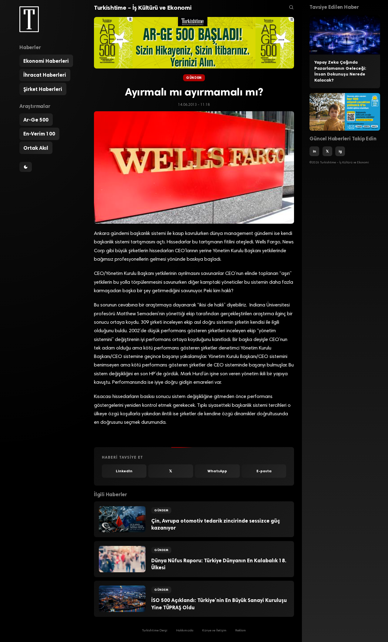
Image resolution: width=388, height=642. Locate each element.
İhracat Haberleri (44, 75)
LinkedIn (124, 471)
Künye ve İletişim (214, 630)
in (314, 151)
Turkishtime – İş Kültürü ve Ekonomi (142, 7)
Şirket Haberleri (42, 89)
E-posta (264, 471)
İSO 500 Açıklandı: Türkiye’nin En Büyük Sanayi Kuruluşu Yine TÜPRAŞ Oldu (219, 603)
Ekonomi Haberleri (46, 61)
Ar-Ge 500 (35, 120)
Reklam (240, 630)
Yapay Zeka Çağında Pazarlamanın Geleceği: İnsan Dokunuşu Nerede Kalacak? (340, 71)
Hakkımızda (184, 630)
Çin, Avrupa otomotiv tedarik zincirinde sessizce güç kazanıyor (215, 524)
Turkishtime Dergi (154, 630)
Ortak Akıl (35, 148)
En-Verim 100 (39, 134)
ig (340, 151)
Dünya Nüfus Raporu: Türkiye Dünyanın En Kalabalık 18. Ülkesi (218, 563)
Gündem (194, 78)
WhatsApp (217, 471)
